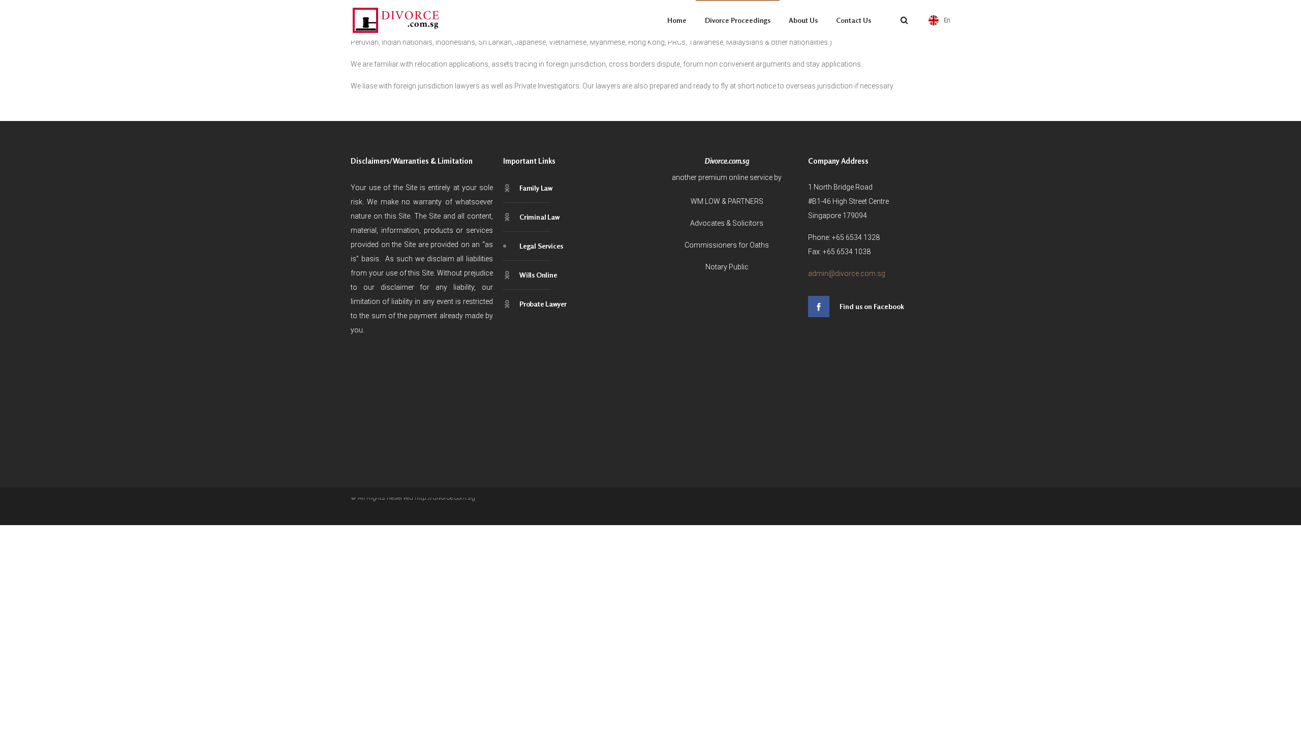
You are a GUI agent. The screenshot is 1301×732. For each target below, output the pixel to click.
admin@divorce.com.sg (846, 273)
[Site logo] (396, 20)
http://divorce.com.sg (445, 497)
